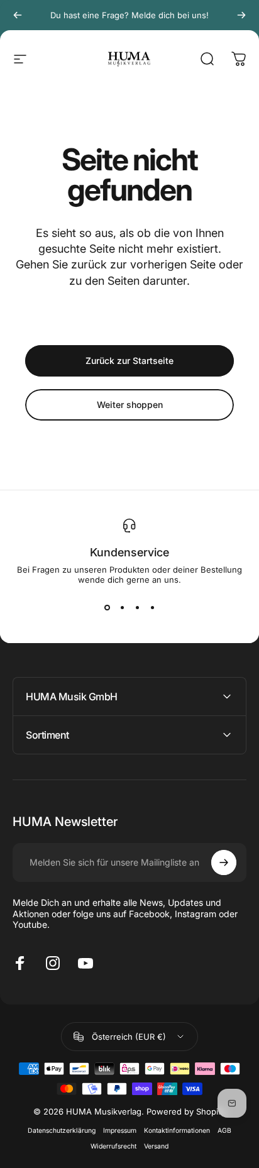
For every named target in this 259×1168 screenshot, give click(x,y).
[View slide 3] (137, 607)
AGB (224, 1131)
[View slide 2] (122, 607)
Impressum (119, 1131)
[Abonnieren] (223, 862)
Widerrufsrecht (113, 1146)
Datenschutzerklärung (62, 1131)
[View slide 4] (152, 607)
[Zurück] (17, 15)
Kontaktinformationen (177, 1131)
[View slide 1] (106, 607)
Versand (156, 1146)
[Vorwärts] (241, 15)
